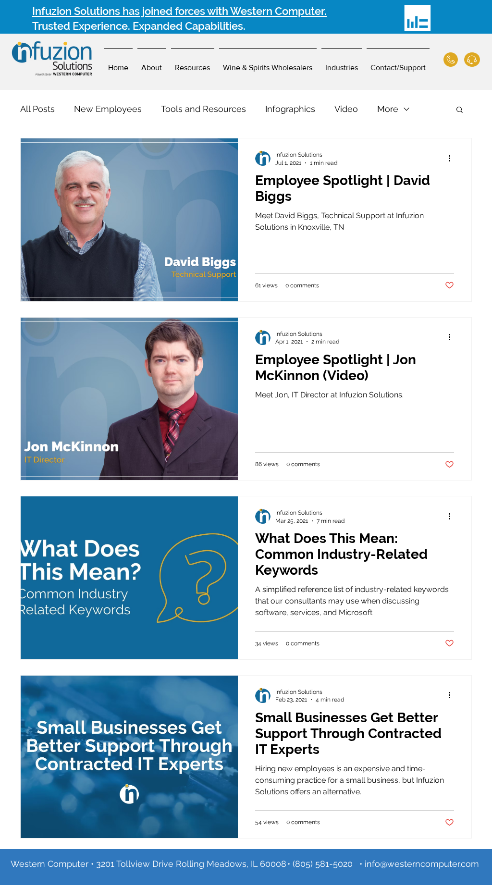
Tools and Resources (203, 109)
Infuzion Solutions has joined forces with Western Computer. (179, 11)
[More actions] (452, 158)
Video (346, 109)
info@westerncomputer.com (422, 864)
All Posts (37, 109)
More (387, 109)
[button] (459, 110)
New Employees (108, 109)
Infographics (290, 109)
